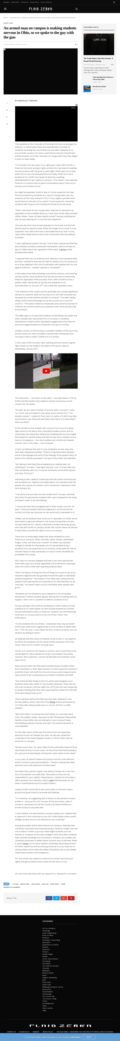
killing (52, 702)
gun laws (45, 884)
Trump (63, 884)
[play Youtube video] (46, 371)
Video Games (47, 1008)
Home (5, 17)
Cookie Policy (15, 2)
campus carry (25, 884)
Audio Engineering (49, 933)
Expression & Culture (50, 945)
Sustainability (47, 991)
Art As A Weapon (48, 928)
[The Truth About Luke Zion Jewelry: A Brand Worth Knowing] (99, 44)
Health (44, 956)
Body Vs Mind (47, 935)
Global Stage (8, 23)
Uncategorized (48, 1003)
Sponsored (46, 989)
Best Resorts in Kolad (99, 86)
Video (44, 1006)
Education (46, 942)
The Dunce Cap (48, 996)
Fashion (45, 947)
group (63, 249)
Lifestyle (45, 968)
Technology (46, 994)
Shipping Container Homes (52, 987)
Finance (45, 952)
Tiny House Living (49, 998)
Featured (45, 949)
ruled (51, 780)
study (25, 843)
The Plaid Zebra (9, 44)
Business (45, 938)
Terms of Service (46, 2)
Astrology (46, 930)
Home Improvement (50, 959)
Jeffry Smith (54, 884)
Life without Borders (50, 966)
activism (15, 884)
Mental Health (47, 973)
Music (44, 975)
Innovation (46, 963)
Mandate (6, 2)
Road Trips (46, 982)
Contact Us (24, 2)
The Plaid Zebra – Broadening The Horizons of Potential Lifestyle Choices (84, 1032)
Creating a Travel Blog (51, 940)
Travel (44, 1001)
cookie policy (75, 1037)
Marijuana (46, 970)
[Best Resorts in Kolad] (87, 88)
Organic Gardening (49, 977)
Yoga (44, 1010)
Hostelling (46, 961)
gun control (35, 884)
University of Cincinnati (12, 887)
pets (44, 980)
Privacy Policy (34, 2)
